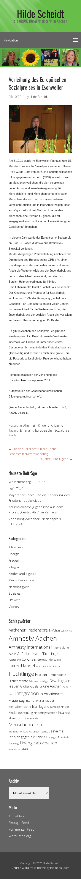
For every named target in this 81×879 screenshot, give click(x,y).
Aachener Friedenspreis (29, 630)
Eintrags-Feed (19, 822)
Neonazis (45, 731)
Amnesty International (30, 647)
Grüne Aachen (51, 686)
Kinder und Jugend (50, 425)
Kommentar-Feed (21, 829)
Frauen (14, 560)
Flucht (56, 666)
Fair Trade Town (44, 666)
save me (57, 731)
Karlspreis (55, 706)
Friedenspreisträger (39, 681)
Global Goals (29, 686)
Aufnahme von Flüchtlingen (38, 653)
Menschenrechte (21, 580)
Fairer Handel (22, 666)
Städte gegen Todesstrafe (56, 737)
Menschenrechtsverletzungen (24, 731)
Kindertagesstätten (45, 713)
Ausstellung (15, 659)
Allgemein (30, 425)
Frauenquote (57, 675)
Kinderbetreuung (21, 713)
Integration (16, 567)
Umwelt (14, 600)
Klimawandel (31, 718)
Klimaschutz (16, 718)
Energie (14, 554)
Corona (27, 659)
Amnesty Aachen (33, 638)
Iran (35, 706)
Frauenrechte (18, 681)
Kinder (13, 435)
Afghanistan (58, 630)
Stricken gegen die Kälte (26, 737)
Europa (57, 659)
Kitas (67, 712)
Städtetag (14, 743)
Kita (61, 712)
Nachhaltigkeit (19, 587)
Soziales (15, 593)
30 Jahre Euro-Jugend (56, 459)
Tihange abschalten (38, 743)
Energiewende (43, 659)
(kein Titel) (16, 488)
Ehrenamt (27, 430)
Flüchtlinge (21, 673)
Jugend (44, 706)
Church (16, 868)
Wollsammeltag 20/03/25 (27, 482)
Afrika (69, 630)
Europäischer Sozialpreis (52, 430)
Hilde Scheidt (40, 13)
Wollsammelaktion (20, 749)
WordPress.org (20, 836)
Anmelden (16, 816)
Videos (14, 606)
